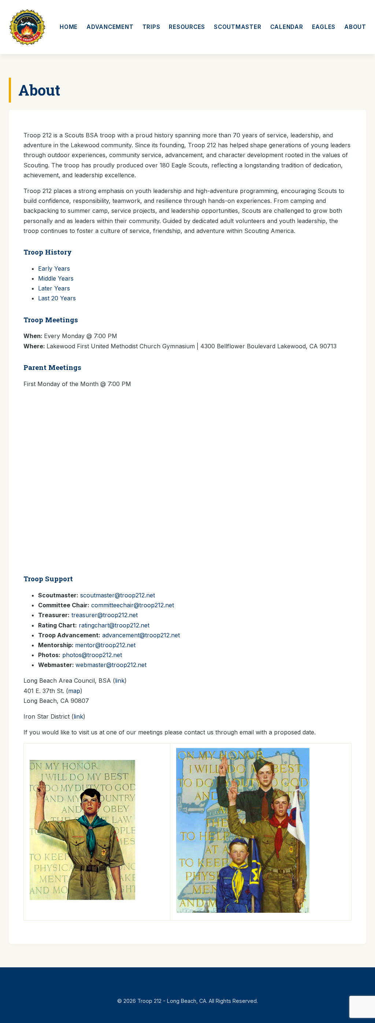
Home (69, 26)
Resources (187, 26)
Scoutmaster (237, 26)
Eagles (324, 26)
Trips (151, 26)
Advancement (109, 26)
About (355, 26)
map (74, 690)
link (120, 680)
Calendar (286, 26)
